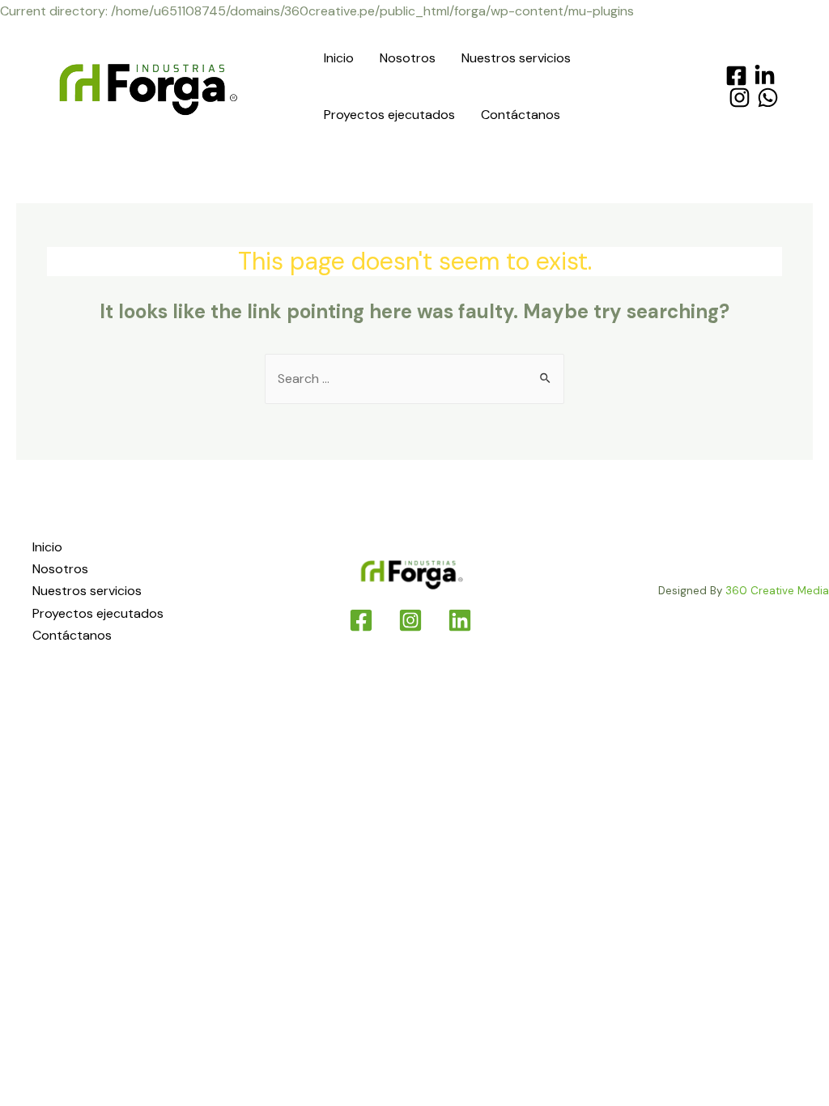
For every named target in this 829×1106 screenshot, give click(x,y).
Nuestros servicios (516, 57)
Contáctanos (520, 114)
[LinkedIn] (765, 76)
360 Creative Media (777, 591)
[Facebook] (736, 76)
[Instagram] (739, 97)
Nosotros (408, 57)
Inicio (339, 57)
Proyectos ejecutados (389, 114)
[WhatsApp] (768, 97)
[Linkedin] (460, 620)
